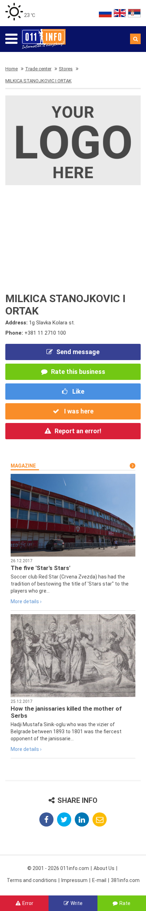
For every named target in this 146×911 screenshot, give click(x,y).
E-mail (99, 880)
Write (77, 903)
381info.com (125, 880)
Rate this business (78, 371)
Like (77, 391)
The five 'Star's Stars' (40, 567)
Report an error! (78, 431)
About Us (104, 868)
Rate (124, 903)
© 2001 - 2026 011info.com (58, 868)
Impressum (74, 880)
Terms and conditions (32, 880)
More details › (26, 601)
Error (27, 903)
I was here (78, 411)
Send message (78, 351)
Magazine (23, 466)
